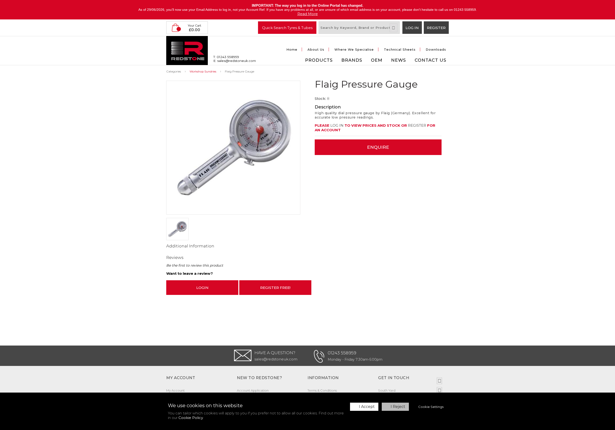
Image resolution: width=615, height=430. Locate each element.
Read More (307, 14)
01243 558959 (342, 353)
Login (202, 287)
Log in (412, 27)
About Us (316, 49)
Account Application (253, 390)
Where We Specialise (354, 49)
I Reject (398, 406)
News (398, 60)
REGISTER (417, 125)
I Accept (367, 406)
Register (436, 27)
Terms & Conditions (322, 390)
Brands (351, 60)
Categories (173, 71)
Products (319, 60)
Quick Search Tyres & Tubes (287, 27)
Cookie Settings (430, 407)
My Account (175, 390)
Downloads (436, 49)
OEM (376, 60)
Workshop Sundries (203, 71)
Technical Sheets (400, 49)
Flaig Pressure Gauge (239, 71)
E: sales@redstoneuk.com (234, 61)
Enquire (378, 147)
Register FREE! (275, 287)
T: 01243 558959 (226, 57)
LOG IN (337, 125)
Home (291, 49)
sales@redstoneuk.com (275, 359)
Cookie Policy (190, 417)
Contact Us (430, 60)
